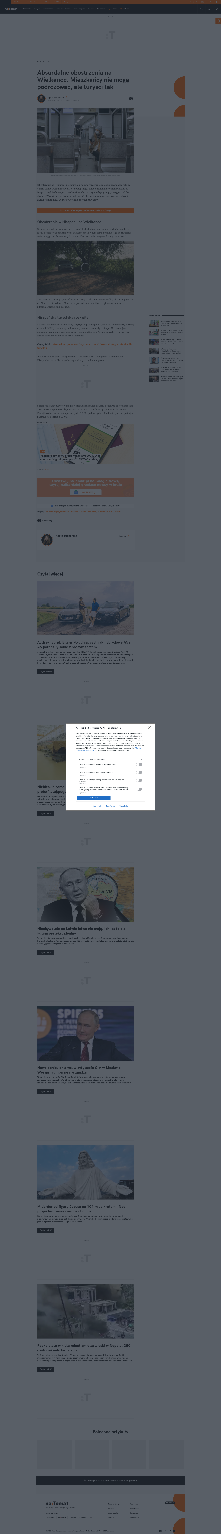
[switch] (139, 764)
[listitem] (110, 759)
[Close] (150, 728)
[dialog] (110, 767)
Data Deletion (97, 806)
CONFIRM (94, 798)
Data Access (110, 806)
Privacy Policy (124, 806)
